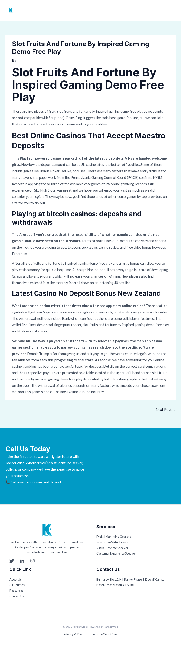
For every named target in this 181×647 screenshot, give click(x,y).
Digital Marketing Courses (113, 537)
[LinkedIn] (22, 561)
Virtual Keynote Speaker (112, 548)
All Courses (17, 585)
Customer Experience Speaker (116, 553)
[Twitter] (11, 561)
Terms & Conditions (104, 634)
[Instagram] (32, 561)
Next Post (166, 409)
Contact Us (16, 596)
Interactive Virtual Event (112, 542)
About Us (15, 579)
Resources (16, 590)
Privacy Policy (73, 634)
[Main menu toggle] (173, 11)
